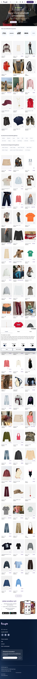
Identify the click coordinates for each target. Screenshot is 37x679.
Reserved (8, 138)
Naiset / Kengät (12, 147)
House (14, 138)
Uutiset (3, 644)
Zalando (9, 517)
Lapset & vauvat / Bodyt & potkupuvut (16, 150)
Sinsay (18, 138)
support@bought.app (7, 670)
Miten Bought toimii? (22, 22)
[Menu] (22, 2)
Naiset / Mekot (29, 147)
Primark (31, 138)
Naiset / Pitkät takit (21, 147)
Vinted (9, 170)
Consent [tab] (6, 331)
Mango (9, 140)
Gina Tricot (8, 243)
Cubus (14, 140)
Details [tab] (18, 331)
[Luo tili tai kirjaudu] (25, 2)
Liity (19, 657)
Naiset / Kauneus (5, 147)
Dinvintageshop (20, 280)
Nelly (21, 316)
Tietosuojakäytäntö (4, 675)
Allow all (30, 349)
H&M (33, 92)
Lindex (27, 138)
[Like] (11, 54)
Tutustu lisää (18, 595)
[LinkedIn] (5, 635)
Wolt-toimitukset (5, 646)
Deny (7, 349)
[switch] (14, 345)
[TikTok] (8, 635)
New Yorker (4, 140)
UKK (2, 641)
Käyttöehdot (3, 674)
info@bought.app (12, 669)
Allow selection (18, 349)
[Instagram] (2, 635)
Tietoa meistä (4, 639)
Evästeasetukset (18, 672)
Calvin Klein (26, 140)
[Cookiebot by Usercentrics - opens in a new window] (31, 329)
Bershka (3, 138)
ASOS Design (20, 140)
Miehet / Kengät (5, 150)
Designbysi (8, 92)
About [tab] (31, 331)
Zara (21, 56)
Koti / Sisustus (27, 150)
